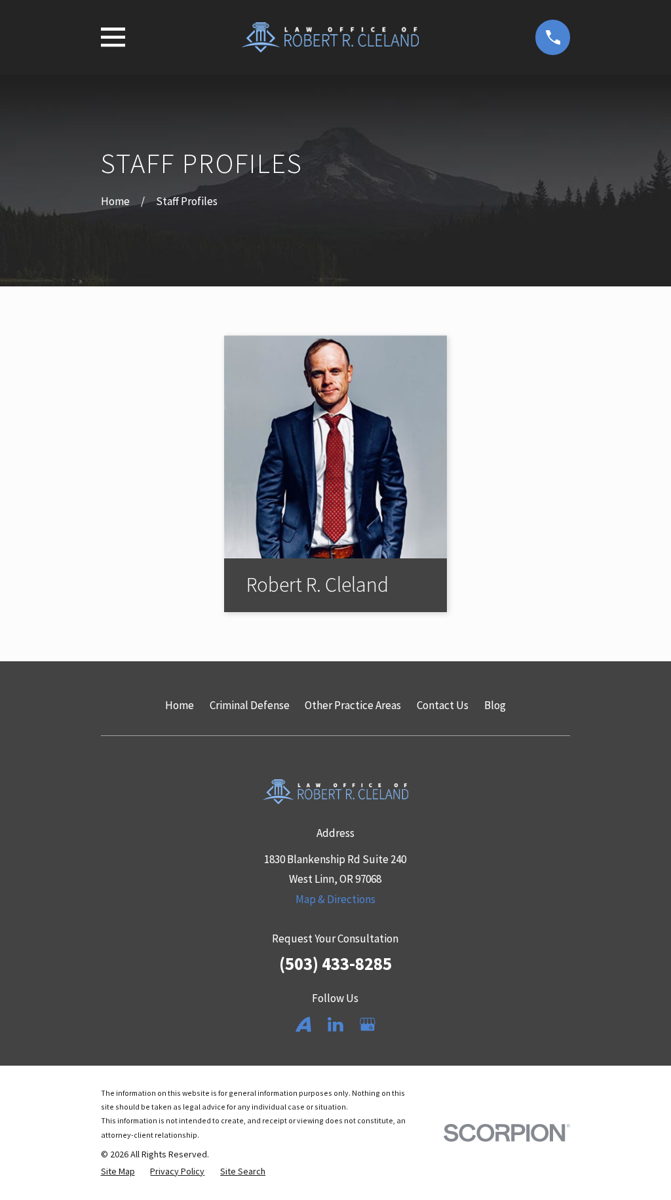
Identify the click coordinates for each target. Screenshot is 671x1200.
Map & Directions (335, 899)
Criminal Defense (250, 705)
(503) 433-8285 (335, 963)
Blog (495, 705)
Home (179, 705)
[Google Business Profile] (367, 1024)
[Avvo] (303, 1024)
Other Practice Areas (353, 705)
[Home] (330, 37)
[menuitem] (118, 1171)
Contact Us (443, 705)
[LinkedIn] (335, 1024)
